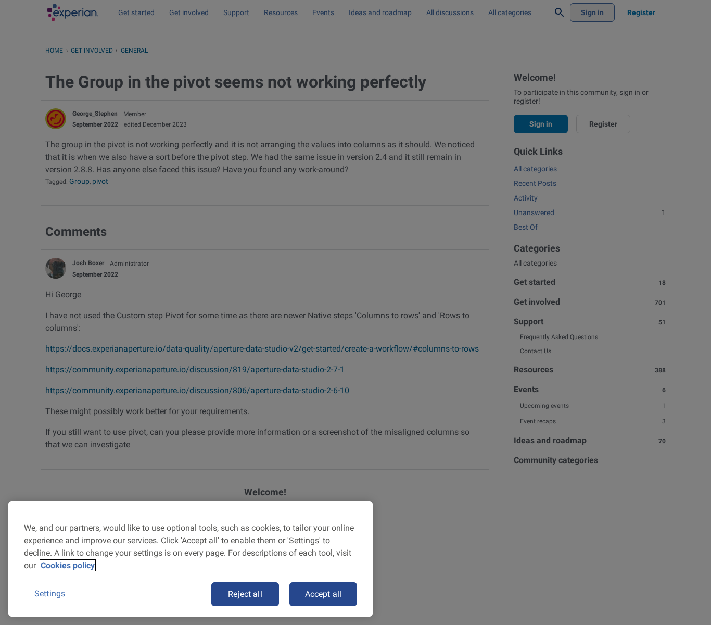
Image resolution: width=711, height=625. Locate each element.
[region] (190, 559)
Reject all (245, 594)
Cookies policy (68, 565)
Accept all (323, 594)
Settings (49, 593)
